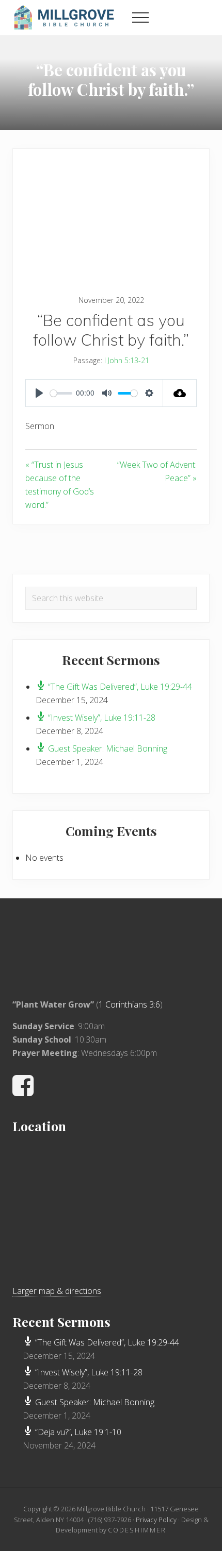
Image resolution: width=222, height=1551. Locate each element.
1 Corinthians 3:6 (129, 1004)
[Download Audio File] (180, 393)
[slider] (61, 393)
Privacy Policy (156, 1519)
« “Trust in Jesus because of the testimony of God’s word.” (59, 484)
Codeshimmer (137, 1530)
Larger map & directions (56, 1291)
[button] (140, 17)
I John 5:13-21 (126, 360)
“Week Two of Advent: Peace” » (157, 471)
